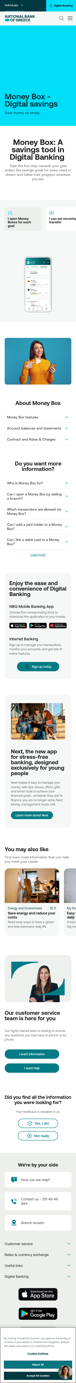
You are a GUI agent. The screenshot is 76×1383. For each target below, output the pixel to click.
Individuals (11, 5)
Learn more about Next (32, 815)
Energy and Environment (25, 908)
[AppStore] (38, 1294)
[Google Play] (38, 625)
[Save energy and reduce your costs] (32, 885)
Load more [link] (38, 555)
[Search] (61, 18)
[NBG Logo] (20, 18)
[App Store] (18, 625)
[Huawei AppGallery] (58, 625)
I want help (32, 1068)
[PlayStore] (38, 1314)
